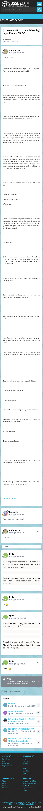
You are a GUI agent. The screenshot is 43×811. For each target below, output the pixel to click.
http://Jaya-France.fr (9, 499)
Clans (16, 42)
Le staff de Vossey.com (29, 783)
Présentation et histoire (29, 781)
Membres (25, 764)
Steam (4, 781)
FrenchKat (14, 512)
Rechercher (5, 764)
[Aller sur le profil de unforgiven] (5, 51)
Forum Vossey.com (11, 20)
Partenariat (26, 786)
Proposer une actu (7, 766)
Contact (25, 790)
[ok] (39, 9)
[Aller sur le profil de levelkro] (5, 720)
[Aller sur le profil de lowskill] (5, 705)
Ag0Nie (10, 714)
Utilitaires (5, 788)
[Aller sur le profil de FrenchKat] (5, 513)
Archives (4, 761)
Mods (24, 773)
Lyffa (11, 554)
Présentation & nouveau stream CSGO (21, 729)
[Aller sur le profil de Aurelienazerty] (5, 740)
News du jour (6, 759)
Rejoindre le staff (27, 788)
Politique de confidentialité (9, 807)
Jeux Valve (26, 771)
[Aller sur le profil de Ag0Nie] (5, 713)
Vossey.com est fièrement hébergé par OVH (28, 807)
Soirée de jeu (26, 761)
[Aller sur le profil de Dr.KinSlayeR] (5, 730)
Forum (24, 759)
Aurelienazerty (13, 743)
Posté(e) (17, 53)
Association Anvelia (8, 802)
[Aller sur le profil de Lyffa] (5, 555)
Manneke (11, 704)
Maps (3, 786)
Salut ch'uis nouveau (15, 712)
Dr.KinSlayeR (12, 731)
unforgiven (8, 39)
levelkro (11, 724)
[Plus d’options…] (37, 51)
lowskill (10, 706)
